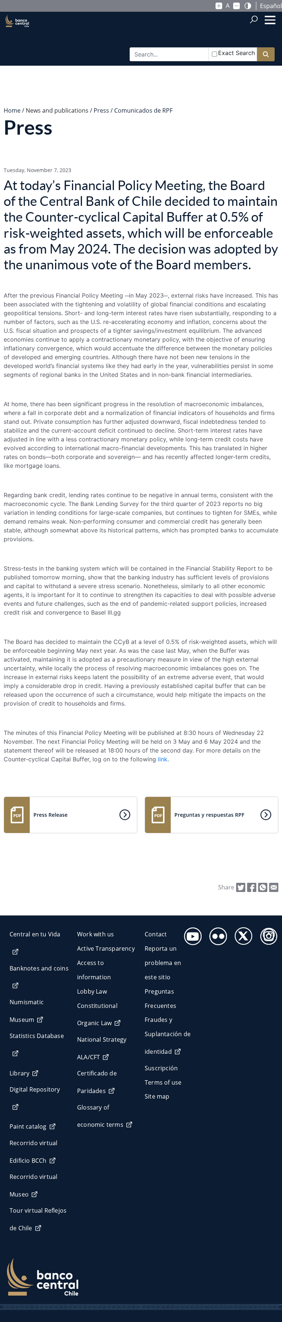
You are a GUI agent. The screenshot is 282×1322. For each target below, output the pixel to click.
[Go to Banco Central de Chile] (17, 33)
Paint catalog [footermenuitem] (28, 1126)
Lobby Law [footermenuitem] (92, 991)
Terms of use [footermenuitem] (163, 1082)
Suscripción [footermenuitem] (161, 1068)
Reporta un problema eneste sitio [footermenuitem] (163, 962)
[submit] (266, 54)
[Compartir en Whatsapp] (262, 887)
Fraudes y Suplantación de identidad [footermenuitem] (168, 1036)
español (271, 6)
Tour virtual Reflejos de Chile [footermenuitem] (38, 1219)
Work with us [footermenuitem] (95, 934)
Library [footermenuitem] (19, 1073)
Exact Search (236, 53)
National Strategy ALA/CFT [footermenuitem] (101, 1048)
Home (12, 110)
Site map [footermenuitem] (157, 1096)
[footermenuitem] (191, 934)
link (162, 759)
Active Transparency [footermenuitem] (106, 948)
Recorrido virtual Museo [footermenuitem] (33, 1185)
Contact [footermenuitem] (156, 934)
